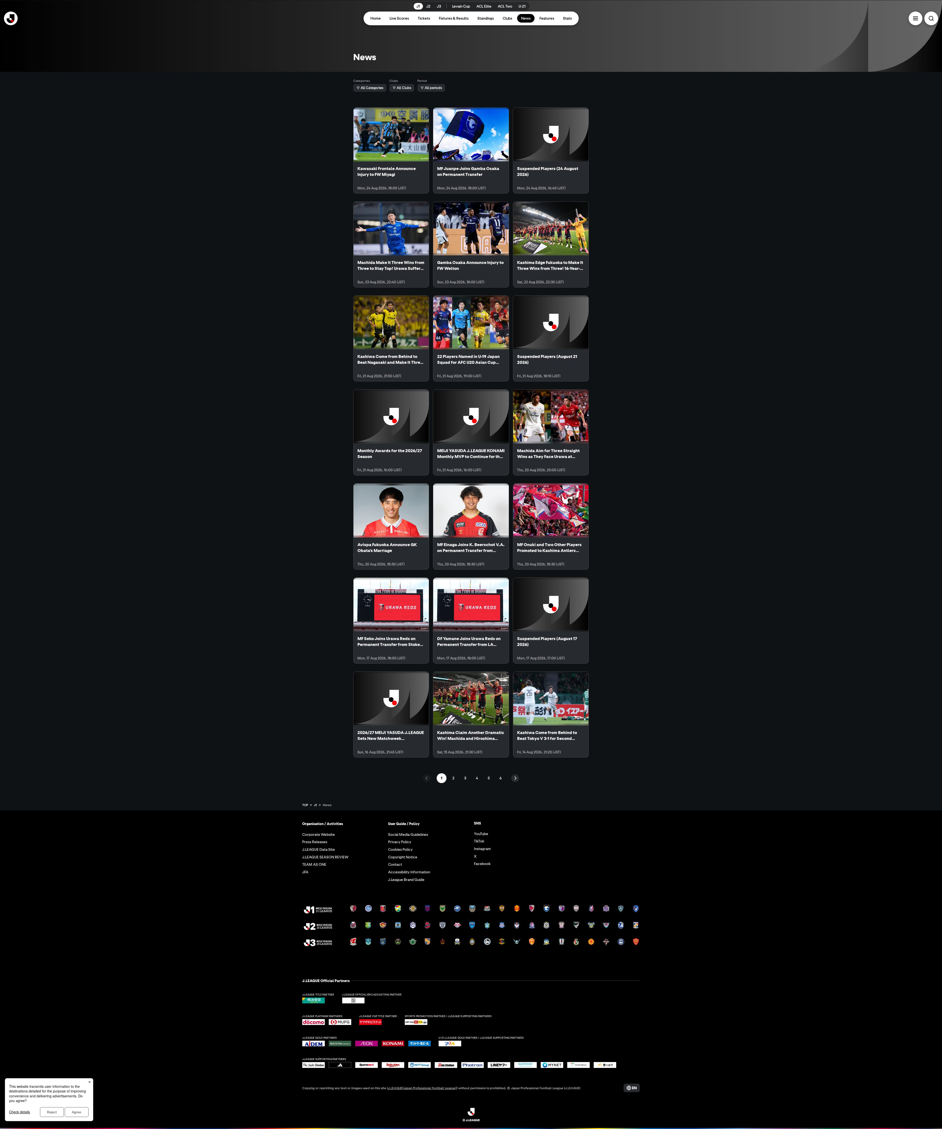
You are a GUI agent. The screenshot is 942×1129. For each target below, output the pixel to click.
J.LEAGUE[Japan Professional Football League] (422, 1088)
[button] (915, 18)
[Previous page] (427, 778)
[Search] (931, 18)
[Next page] (515, 778)
